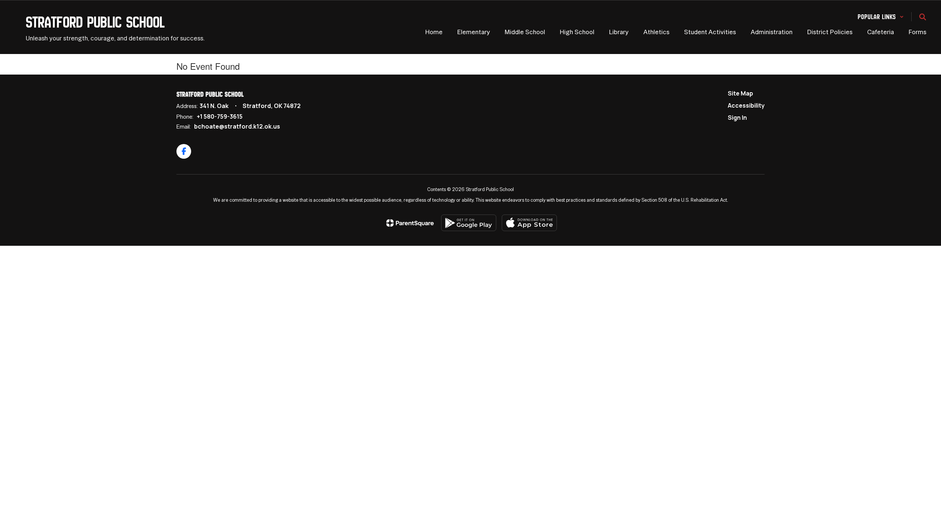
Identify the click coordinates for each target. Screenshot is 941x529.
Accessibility (746, 105)
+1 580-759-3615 (220, 116)
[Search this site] (922, 17)
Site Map (740, 93)
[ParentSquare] (410, 222)
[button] (881, 16)
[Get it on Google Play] (468, 223)
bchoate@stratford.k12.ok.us (237, 126)
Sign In (737, 118)
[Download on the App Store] (529, 223)
